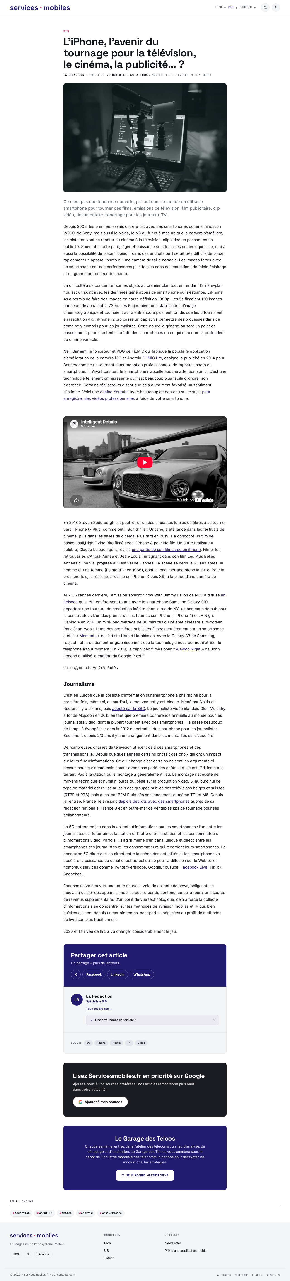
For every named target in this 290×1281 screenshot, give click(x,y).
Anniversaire (112, 1213)
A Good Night (188, 649)
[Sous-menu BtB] (236, 7)
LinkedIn (117, 974)
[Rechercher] (265, 7)
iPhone (101, 1042)
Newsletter (173, 1243)
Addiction (22, 1213)
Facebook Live (194, 867)
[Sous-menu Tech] (225, 7)
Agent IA (45, 1213)
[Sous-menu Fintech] (255, 7)
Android (87, 1213)
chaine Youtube (114, 392)
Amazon (67, 1213)
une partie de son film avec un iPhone (166, 549)
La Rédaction (73, 75)
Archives (273, 1275)
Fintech (246, 7)
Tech (218, 7)
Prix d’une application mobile (186, 1250)
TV (129, 1042)
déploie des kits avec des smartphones (154, 801)
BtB (231, 7)
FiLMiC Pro (152, 358)
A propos (224, 1275)
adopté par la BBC (128, 708)
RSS (16, 1254)
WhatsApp (141, 974)
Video (141, 1042)
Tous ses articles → (99, 1008)
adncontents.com (63, 1274)
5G (88, 1042)
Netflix (116, 1042)
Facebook (94, 974)
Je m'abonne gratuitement (147, 1175)
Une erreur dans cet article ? (115, 1020)
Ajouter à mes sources (103, 1102)
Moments (88, 635)
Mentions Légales (248, 1275)
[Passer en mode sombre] (276, 7)
